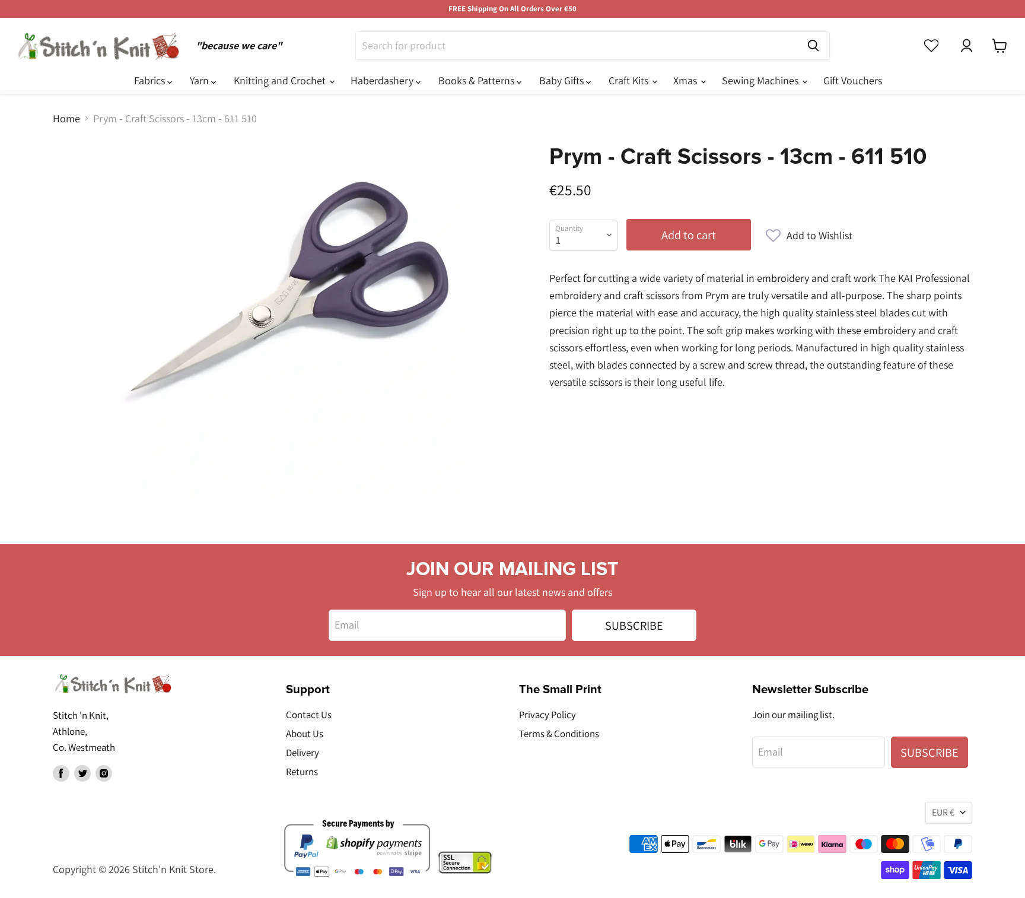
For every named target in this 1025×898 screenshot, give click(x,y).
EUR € (943, 812)
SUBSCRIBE (634, 625)
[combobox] (576, 45)
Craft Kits (630, 80)
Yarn (200, 80)
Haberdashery (383, 80)
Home (66, 119)
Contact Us (309, 714)
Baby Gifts (562, 80)
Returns (302, 771)
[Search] (813, 45)
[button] (809, 235)
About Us (304, 733)
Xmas (686, 80)
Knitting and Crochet (281, 80)
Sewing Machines (761, 80)
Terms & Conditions (559, 733)
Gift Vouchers (852, 80)
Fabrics (150, 80)
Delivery (302, 752)
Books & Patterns (477, 80)
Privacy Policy (547, 714)
